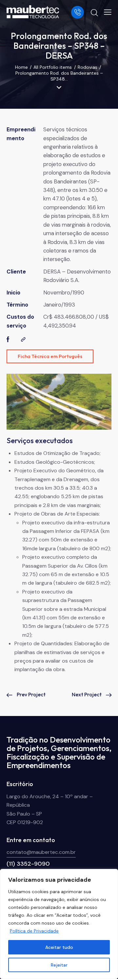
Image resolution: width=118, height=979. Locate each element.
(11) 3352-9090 (28, 864)
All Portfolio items (52, 67)
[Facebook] (8, 339)
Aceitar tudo (59, 947)
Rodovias (87, 67)
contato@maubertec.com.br (41, 852)
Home (21, 67)
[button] (107, 12)
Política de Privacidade (34, 931)
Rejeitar (59, 965)
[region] (59, 924)
